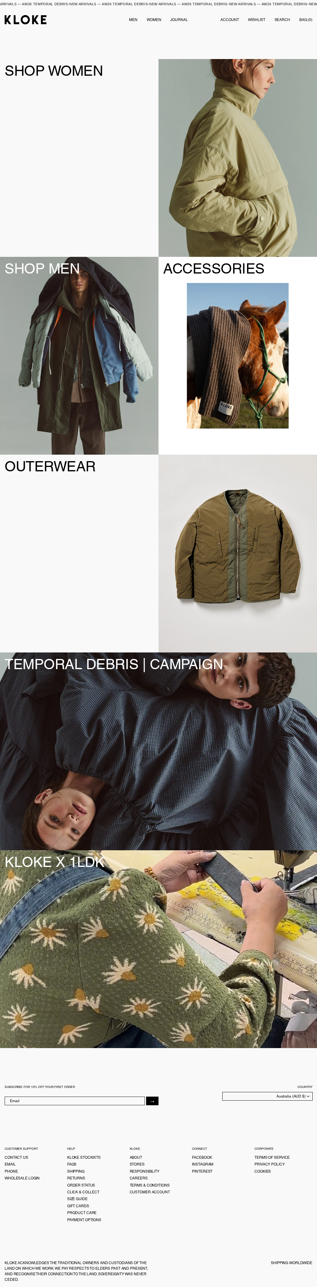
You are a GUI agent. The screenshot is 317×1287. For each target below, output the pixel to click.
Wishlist (256, 20)
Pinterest (202, 1171)
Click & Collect (83, 1192)
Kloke (26, 19)
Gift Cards (78, 1206)
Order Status (81, 1185)
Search (282, 20)
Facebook (202, 1157)
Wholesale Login (22, 1178)
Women (154, 20)
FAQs (72, 1164)
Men (133, 20)
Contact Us (16, 1157)
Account (229, 20)
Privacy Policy (269, 1164)
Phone (11, 1171)
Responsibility (144, 1171)
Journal (179, 20)
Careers (139, 1178)
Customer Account (150, 1192)
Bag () (305, 20)
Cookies (262, 1171)
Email (10, 1164)
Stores (137, 1164)
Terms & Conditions (150, 1185)
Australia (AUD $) (291, 1096)
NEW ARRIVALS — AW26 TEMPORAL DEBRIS (91, 4)
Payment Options (84, 1220)
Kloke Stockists (84, 1157)
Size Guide (77, 1199)
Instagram (202, 1164)
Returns (76, 1178)
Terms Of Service (272, 1157)
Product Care (82, 1213)
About (136, 1157)
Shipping (76, 1171)
